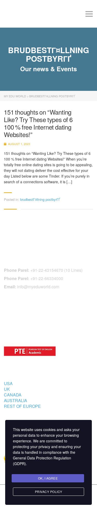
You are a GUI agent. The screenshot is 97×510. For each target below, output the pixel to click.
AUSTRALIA (15, 400)
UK (7, 389)
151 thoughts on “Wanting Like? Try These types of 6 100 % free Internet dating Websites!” (38, 123)
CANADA (12, 395)
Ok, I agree (48, 478)
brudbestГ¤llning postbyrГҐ (40, 199)
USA (8, 383)
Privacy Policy (48, 491)
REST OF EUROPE (22, 406)
